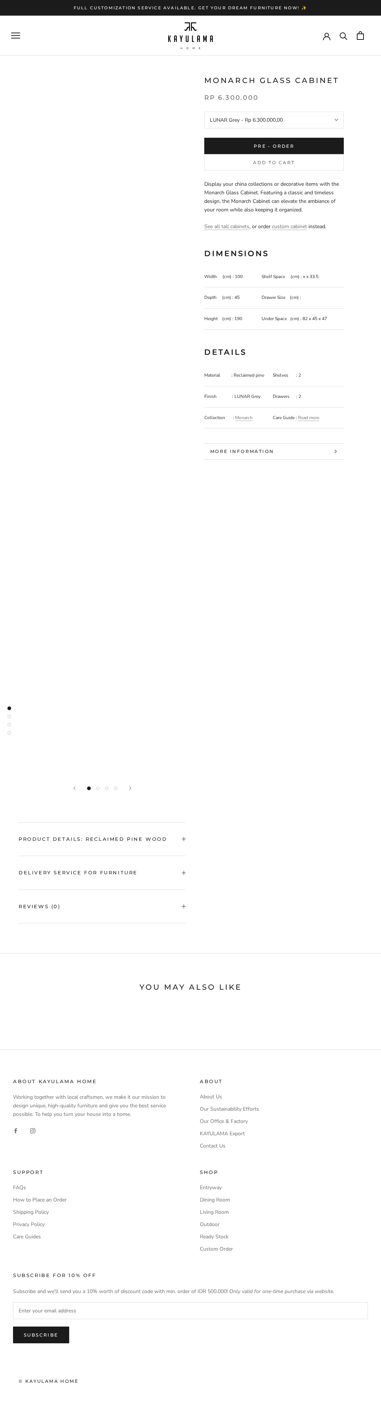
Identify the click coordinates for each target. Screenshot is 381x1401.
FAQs (19, 1187)
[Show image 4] (116, 788)
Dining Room (215, 1199)
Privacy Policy (29, 1224)
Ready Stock (214, 1236)
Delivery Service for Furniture (78, 872)
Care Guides (27, 1236)
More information (242, 451)
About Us (211, 1096)
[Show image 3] (107, 788)
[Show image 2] (98, 788)
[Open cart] (360, 35)
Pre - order (274, 146)
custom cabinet (289, 226)
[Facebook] (15, 1130)
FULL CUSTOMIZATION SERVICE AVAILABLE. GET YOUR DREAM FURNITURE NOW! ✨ (191, 7)
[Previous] (74, 788)
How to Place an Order (40, 1199)
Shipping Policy (31, 1212)
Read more (308, 418)
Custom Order (216, 1248)
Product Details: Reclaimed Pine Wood (93, 839)
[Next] (130, 788)
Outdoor (210, 1224)
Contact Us (212, 1145)
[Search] (344, 35)
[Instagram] (32, 1130)
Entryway (211, 1187)
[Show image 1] (89, 788)
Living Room (214, 1212)
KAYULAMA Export (222, 1133)
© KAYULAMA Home (49, 1381)
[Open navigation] (15, 35)
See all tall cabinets (226, 226)
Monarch (244, 418)
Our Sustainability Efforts (229, 1109)
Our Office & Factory (224, 1121)
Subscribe (41, 1335)
